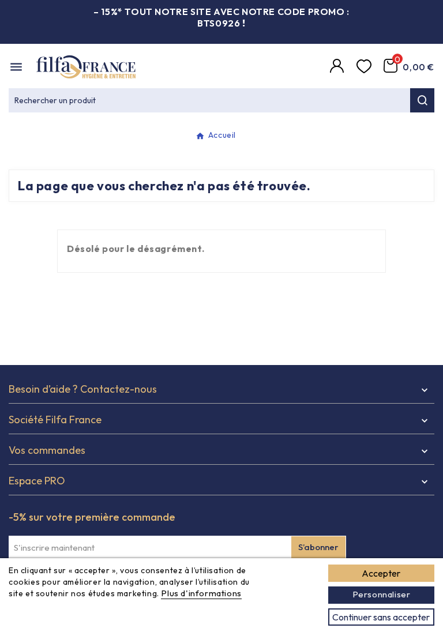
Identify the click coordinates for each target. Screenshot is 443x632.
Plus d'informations (201, 593)
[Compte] (338, 66)
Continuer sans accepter (381, 617)
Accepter (381, 573)
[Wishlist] (365, 66)
